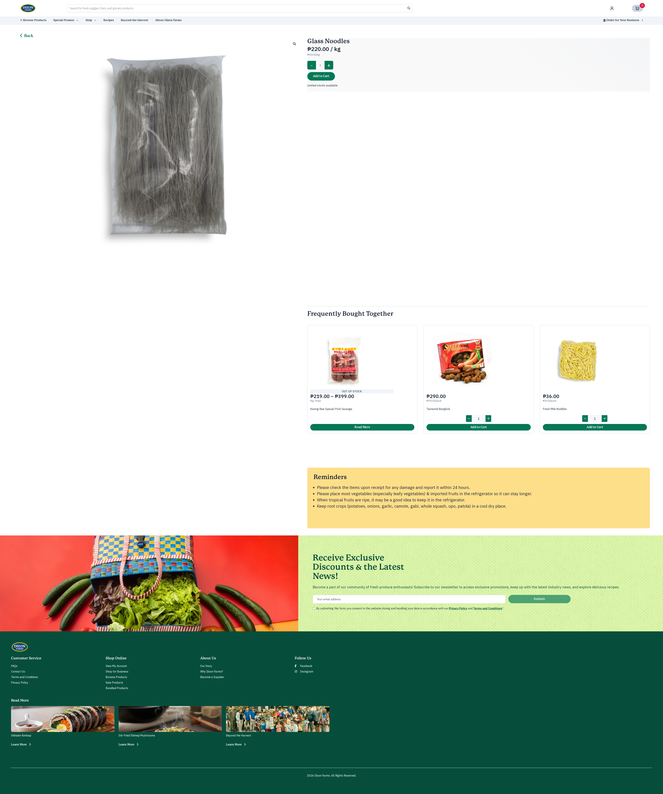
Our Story (206, 666)
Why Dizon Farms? (211, 671)
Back (28, 35)
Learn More (19, 744)
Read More (362, 427)
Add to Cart (321, 76)
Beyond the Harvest (134, 20)
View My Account (116, 666)
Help (89, 20)
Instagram (306, 671)
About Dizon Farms (168, 20)
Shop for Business (117, 671)
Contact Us (18, 671)
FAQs (14, 666)
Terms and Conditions (487, 608)
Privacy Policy (458, 608)
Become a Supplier (212, 677)
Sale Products (114, 682)
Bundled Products (117, 688)
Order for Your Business (622, 20)
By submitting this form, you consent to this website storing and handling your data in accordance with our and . (410, 608)
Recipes (108, 20)
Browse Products (34, 20)
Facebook (306, 666)
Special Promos (63, 20)
